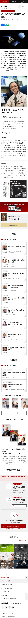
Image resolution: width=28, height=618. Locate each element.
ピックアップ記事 (5, 581)
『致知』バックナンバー (6, 584)
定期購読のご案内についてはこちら (14, 529)
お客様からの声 (5, 591)
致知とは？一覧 (22, 540)
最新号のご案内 (5, 577)
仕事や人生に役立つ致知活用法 (9, 598)
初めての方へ (4, 574)
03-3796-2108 (19, 500)
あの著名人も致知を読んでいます (9, 588)
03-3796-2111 (19, 487)
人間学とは (4, 595)
